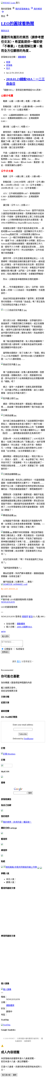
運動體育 (22, 57)
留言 (31, 616)
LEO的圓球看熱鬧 (17, 23)
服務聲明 (27, 1041)
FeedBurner (28, 739)
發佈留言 (5, 652)
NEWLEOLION (8, 602)
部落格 (9, 65)
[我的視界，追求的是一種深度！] (16, 822)
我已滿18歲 (6, 1075)
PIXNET (12, 1038)
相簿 (8, 62)
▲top (3, 631)
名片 (8, 68)
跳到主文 (5, 31)
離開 (14, 1075)
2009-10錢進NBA (24, 627)
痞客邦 (25, 616)
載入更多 (5, 636)
